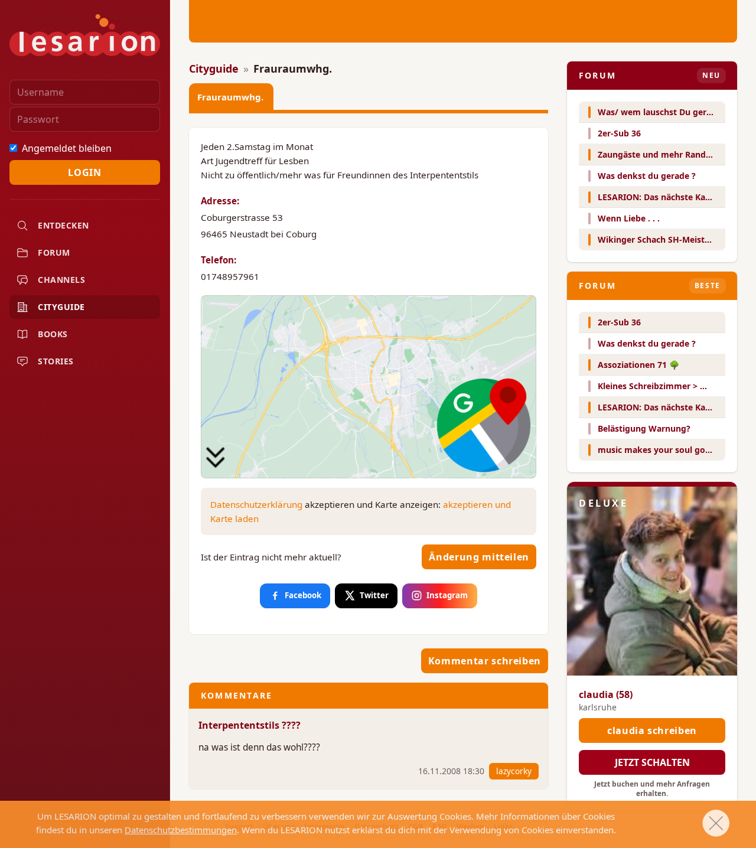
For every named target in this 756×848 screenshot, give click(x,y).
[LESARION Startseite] (84, 35)
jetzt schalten (652, 762)
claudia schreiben (652, 730)
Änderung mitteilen (479, 556)
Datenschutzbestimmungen (181, 830)
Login (84, 172)
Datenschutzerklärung (256, 504)
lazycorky (514, 771)
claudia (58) (606, 694)
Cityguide (214, 68)
